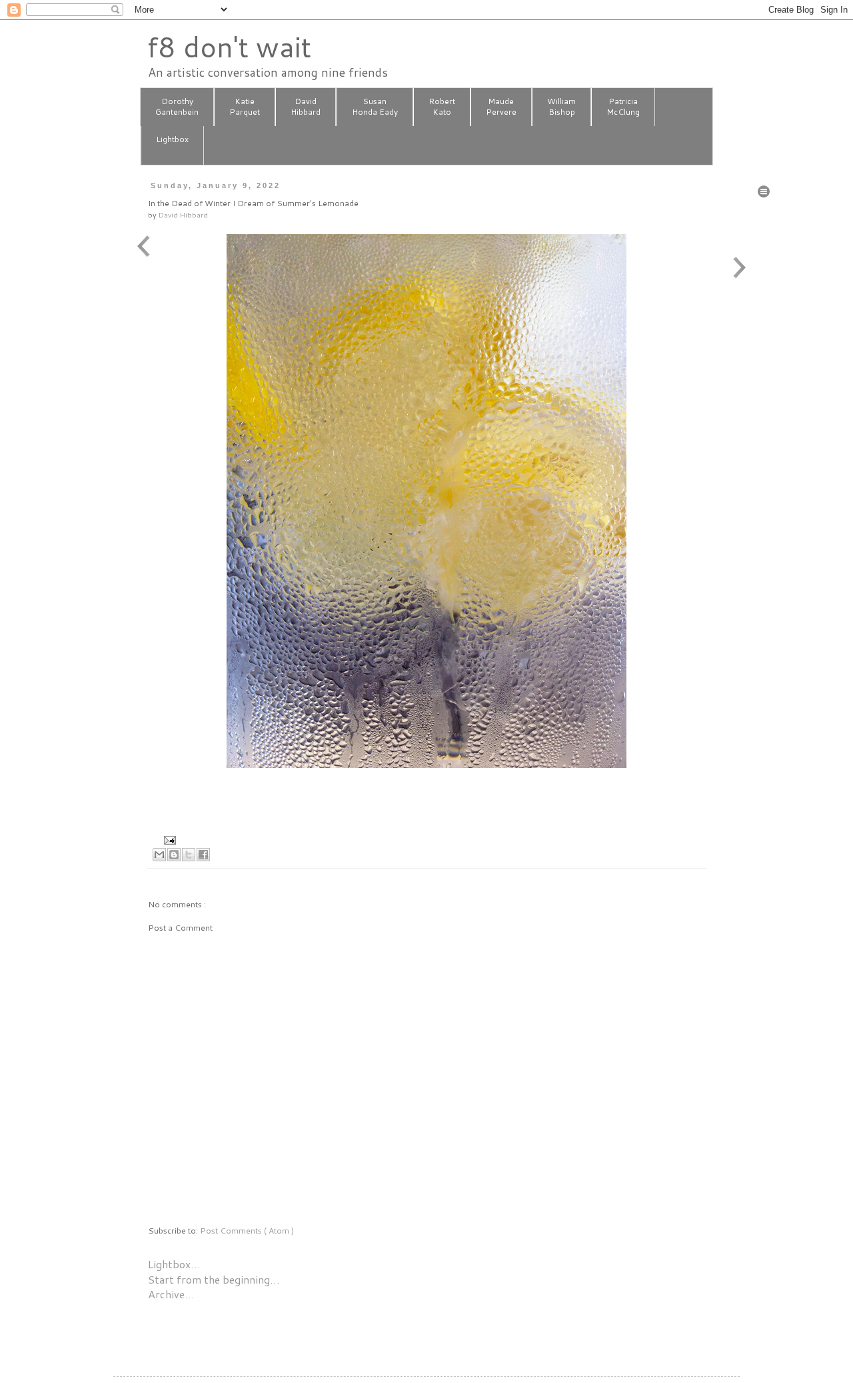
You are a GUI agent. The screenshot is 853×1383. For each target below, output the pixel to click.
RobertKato (441, 106)
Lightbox (172, 139)
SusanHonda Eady (375, 106)
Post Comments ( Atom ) (247, 1230)
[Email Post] (168, 839)
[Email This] (159, 854)
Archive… (171, 1294)
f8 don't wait (229, 47)
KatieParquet (244, 106)
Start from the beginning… (214, 1279)
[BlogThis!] (174, 854)
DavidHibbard (306, 106)
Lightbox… (174, 1264)
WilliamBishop (561, 106)
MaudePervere (501, 106)
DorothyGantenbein (177, 106)
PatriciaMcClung (623, 106)
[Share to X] (188, 854)
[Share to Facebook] (203, 854)
